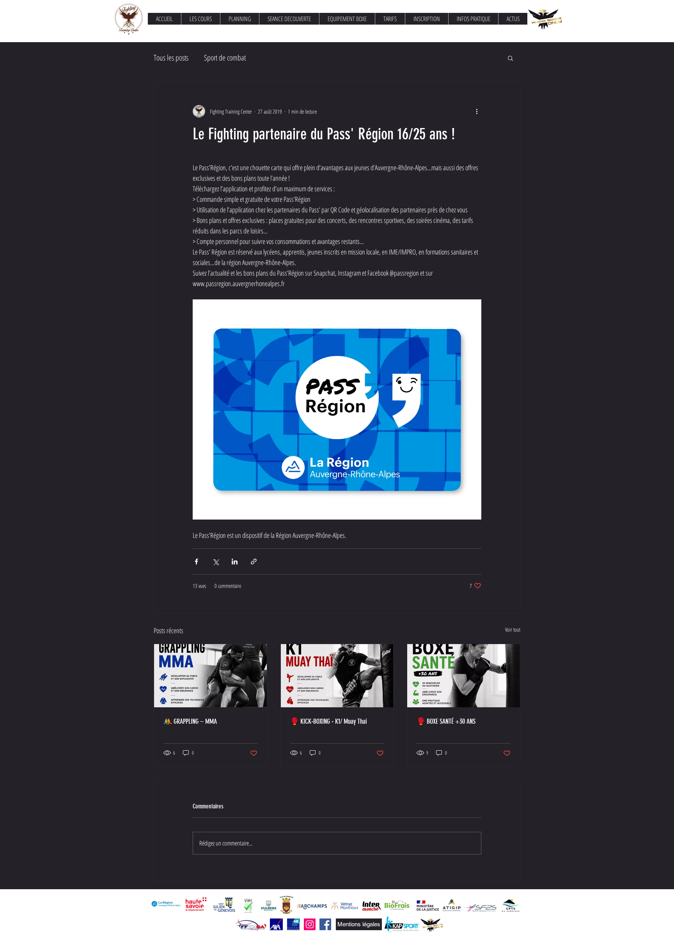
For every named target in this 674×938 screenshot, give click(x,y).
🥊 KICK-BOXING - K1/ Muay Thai (328, 721)
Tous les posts (171, 57)
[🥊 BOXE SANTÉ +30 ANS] (463, 675)
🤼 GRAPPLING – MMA (190, 721)
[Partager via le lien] (253, 561)
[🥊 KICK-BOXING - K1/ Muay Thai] (337, 675)
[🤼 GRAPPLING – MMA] (210, 675)
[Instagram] (310, 924)
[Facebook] (325, 924)
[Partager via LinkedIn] (234, 561)
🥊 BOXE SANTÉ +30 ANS (446, 721)
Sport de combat (225, 57)
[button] (510, 58)
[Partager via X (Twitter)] (215, 561)
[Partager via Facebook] (196, 561)
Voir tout (512, 629)
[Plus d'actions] (476, 111)
